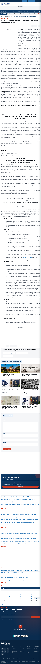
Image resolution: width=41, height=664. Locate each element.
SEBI (20, 646)
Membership (36, 651)
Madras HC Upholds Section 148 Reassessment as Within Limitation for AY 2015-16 (18, 499)
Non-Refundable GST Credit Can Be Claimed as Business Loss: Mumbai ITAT (17, 522)
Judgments (29, 648)
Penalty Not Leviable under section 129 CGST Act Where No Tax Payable (16, 494)
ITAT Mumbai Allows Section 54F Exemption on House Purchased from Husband (18, 535)
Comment (5, 420)
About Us (35, 644)
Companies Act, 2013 (27, 257)
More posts (3, 508)
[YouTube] (8, 649)
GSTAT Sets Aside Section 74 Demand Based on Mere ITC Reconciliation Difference (19, 533)
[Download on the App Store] (24, 636)
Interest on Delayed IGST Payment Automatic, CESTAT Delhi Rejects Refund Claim (18, 514)
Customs (28, 11)
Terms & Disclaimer (36, 658)
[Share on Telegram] (39, 26)
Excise (25, 11)
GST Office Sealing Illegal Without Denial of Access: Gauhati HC (14, 543)
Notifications (29, 644)
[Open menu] (39, 4)
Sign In (37, 0)
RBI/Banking (22, 648)
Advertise (35, 648)
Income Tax (5, 11)
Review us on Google (8, 355)
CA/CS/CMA (22, 651)
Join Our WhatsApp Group (9, 353)
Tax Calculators (29, 652)
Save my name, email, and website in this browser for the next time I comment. (16, 446)
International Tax (14, 652)
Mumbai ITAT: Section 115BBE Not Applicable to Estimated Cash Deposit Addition (18, 517)
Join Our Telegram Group (22, 353)
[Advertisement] (9, 39)
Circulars (28, 646)
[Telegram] (2, 654)
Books (25, 0)
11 (9, 596)
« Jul (2, 604)
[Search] (39, 11)
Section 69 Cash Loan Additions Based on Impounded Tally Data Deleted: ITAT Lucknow (20, 541)
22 (31, 598)
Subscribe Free (35, 617)
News (11, 16)
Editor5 (4, 26)
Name (4, 433)
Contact (35, 649)
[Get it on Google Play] (16, 636)
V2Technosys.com (21, 658)
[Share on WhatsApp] (36, 26)
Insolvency (21, 649)
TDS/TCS (13, 649)
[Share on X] (32, 26)
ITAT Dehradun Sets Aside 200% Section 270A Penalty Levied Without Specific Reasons (19, 519)
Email (4, 437)
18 (9, 598)
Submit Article (36, 646)
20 (20, 598)
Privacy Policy (30, 658)
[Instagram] (5, 651)
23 (36, 598)
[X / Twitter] (5, 649)
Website (4, 442)
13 (20, 596)
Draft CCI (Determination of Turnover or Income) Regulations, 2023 (19, 21)
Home (1, 11)
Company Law (20, 11)
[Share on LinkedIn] (34, 26)
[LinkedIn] (2, 651)
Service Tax (14, 11)
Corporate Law (7, 16)
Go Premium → (20, 486)
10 (4, 596)
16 (36, 596)
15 (31, 596)
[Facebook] (2, 649)
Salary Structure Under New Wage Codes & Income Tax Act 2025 (15, 496)
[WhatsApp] (8, 651)
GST (32, 11)
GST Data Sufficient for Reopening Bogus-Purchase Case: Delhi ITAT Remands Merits (19, 524)
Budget (10, 11)
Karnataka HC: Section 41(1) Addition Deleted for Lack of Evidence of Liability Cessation (20, 502)
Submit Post (31, 0)
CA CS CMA (36, 11)
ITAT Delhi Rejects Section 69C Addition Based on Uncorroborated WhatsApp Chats (19, 538)
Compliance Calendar (29, 650)
